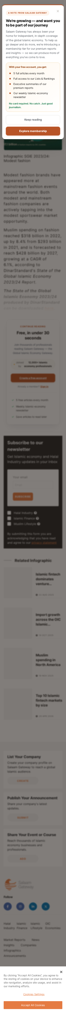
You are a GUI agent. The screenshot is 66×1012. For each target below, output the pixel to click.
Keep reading (33, 119)
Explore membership (33, 131)
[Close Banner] (61, 972)
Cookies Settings (34, 994)
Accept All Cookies (33, 1005)
